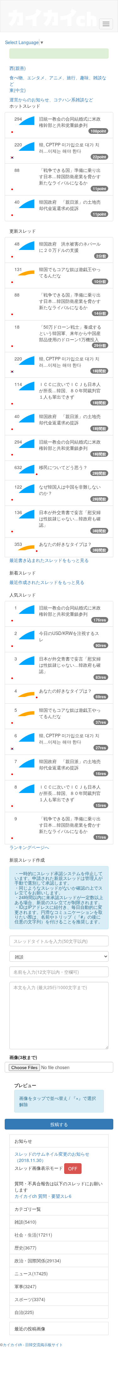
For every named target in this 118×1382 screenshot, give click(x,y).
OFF (72, 1168)
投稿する (59, 1124)
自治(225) (24, 1312)
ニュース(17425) (31, 1273)
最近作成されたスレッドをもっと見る (46, 582)
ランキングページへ (29, 847)
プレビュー (25, 1085)
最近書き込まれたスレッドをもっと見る (49, 560)
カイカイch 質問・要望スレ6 (42, 1196)
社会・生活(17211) (33, 1235)
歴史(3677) (25, 1247)
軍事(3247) (25, 1286)
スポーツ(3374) (29, 1299)
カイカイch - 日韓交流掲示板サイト (33, 1344)
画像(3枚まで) (23, 1057)
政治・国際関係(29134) (37, 1260)
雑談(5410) (25, 1222)
